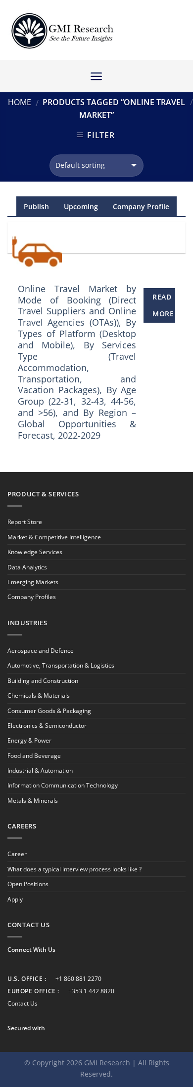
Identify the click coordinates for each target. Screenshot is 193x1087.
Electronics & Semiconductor (47, 725)
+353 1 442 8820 (91, 991)
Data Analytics (27, 567)
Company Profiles (31, 597)
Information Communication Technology (62, 785)
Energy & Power (29, 740)
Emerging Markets (32, 582)
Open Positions (27, 884)
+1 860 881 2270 (78, 979)
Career (17, 854)
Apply (15, 899)
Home (19, 102)
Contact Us (22, 1003)
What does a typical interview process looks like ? (74, 869)
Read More (163, 305)
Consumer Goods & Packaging (49, 711)
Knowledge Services (34, 552)
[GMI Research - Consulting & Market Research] (61, 30)
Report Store (24, 522)
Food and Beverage (34, 755)
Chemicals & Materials (38, 695)
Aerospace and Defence (40, 650)
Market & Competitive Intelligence (54, 537)
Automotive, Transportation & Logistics (60, 665)
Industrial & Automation (40, 770)
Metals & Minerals (32, 800)
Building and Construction (42, 680)
